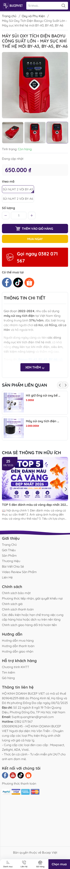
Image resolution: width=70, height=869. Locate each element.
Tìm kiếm (8, 672)
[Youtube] (13, 775)
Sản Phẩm (9, 555)
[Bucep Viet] (13, 6)
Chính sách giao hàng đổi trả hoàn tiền (29, 625)
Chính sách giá (12, 604)
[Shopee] (28, 775)
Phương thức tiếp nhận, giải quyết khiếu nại (32, 598)
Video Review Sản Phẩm (19, 572)
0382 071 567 (23, 721)
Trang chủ (9, 16)
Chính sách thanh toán (18, 609)
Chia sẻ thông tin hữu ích (31, 452)
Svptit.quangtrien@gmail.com (33, 717)
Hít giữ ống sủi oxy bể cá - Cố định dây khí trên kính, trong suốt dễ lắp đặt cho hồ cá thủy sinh (43, 395)
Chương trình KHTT (15, 667)
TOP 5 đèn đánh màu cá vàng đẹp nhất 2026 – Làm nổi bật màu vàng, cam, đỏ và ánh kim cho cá (35, 505)
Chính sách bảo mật (16, 593)
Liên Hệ (7, 577)
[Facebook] (5, 775)
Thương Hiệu (11, 561)
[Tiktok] (21, 775)
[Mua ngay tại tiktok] (18, 282)
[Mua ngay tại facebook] (7, 282)
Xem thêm (33, 367)
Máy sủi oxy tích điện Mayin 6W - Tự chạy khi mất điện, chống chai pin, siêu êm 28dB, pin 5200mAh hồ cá (43, 421)
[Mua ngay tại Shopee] (29, 282)
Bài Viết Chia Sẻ (13, 566)
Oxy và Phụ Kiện (33, 16)
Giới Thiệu (9, 550)
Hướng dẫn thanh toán (18, 646)
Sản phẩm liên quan (24, 385)
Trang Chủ (9, 545)
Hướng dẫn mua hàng (18, 640)
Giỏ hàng (8, 678)
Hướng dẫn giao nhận (17, 651)
